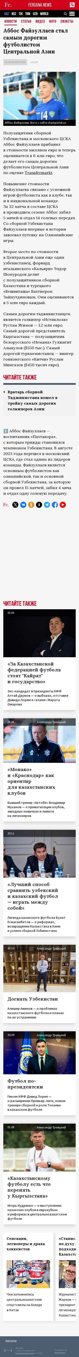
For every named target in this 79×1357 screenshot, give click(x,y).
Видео (40, 22)
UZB (35, 14)
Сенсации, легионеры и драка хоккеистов (26, 1243)
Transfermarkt (38, 172)
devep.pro (60, 1352)
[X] (15, 505)
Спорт (35, 62)
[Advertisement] (39, 557)
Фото (52, 22)
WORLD (44, 14)
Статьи (26, 22)
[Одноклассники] (31, 505)
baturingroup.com (24, 1353)
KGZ (14, 14)
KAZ (6, 14)
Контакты (11, 1340)
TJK (21, 14)
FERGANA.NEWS (40, 4)
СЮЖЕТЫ (67, 22)
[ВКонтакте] (23, 505)
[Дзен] (39, 505)
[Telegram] (47, 505)
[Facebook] (55, 505)
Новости (10, 22)
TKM (27, 14)
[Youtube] (63, 505)
